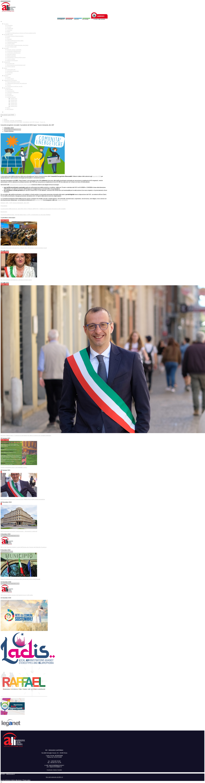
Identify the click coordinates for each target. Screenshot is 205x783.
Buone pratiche (10, 79)
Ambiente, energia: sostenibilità (14, 50)
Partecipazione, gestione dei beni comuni (16, 57)
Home (5, 119)
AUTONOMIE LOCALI (8, 34)
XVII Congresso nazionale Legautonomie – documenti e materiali (19, 531)
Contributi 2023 (13, 104)
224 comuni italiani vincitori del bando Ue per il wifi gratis (17, 595)
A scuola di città (10, 63)
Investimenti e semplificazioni (13, 53)
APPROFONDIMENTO (7, 552)
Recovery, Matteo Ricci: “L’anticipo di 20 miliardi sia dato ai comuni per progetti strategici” (26, 435)
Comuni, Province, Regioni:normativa (15, 36)
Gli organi (9, 27)
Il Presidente (10, 25)
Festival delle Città (11, 69)
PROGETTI (6, 75)
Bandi (8, 37)
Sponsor (9, 85)
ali (1, 472)
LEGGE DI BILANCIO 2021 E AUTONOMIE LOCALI (14, 467)
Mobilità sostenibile (11, 56)
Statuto (8, 31)
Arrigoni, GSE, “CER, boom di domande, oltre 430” (15, 203)
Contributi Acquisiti (11, 97)
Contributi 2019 (13, 98)
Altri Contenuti (10, 109)
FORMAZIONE (7, 62)
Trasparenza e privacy (12, 42)
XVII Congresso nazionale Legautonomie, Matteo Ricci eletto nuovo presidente (23, 499)
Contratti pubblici (11, 43)
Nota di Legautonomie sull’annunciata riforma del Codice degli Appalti (20, 579)
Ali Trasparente (7, 88)
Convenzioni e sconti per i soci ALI (14, 86)
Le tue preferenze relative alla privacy (11, 780)
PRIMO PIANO (5, 220)
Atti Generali (9, 89)
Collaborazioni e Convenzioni (10, 80)
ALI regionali (9, 72)
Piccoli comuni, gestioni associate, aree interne (17, 45)
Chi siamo (6, 24)
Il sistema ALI (10, 28)
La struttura (9, 30)
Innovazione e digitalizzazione (14, 51)
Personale (9, 39)
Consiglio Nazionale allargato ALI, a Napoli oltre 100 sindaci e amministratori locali (24, 248)
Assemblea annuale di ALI (13, 71)
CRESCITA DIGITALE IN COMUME (10, 536)
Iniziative (9, 74)
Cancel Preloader (5, 1)
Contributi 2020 (13, 100)
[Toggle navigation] (1, 21)
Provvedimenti (10, 95)
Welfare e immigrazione (12, 60)
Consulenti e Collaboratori (13, 92)
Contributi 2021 (13, 101)
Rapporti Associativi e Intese (13, 82)
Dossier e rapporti (11, 66)
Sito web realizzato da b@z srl (54, 777)
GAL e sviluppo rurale (11, 47)
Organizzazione (10, 91)
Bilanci (8, 107)
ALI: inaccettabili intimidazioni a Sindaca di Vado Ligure (16, 280)
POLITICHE (6, 48)
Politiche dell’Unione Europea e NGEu (15, 40)
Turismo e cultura (11, 59)
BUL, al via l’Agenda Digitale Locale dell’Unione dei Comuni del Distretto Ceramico (23, 547)
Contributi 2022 (13, 103)
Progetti (8, 77)
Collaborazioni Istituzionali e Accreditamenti (17, 83)
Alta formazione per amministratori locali (16, 65)
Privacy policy (26, 780)
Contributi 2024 (13, 106)
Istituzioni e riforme (11, 54)
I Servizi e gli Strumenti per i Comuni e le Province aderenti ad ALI (21, 33)
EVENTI (5, 68)
